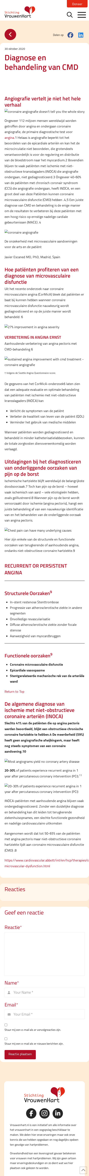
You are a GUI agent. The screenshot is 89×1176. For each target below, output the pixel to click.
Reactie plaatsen (20, 1054)
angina (9, 137)
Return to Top (14, 691)
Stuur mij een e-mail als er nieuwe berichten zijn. (34, 1044)
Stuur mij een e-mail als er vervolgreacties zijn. (33, 1030)
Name (12, 982)
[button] (69, 15)
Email (11, 1004)
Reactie (13, 927)
